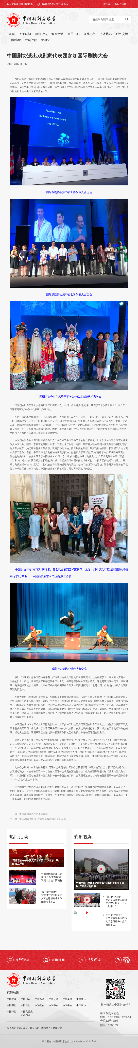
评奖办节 (90, 34)
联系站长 (34, 1028)
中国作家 (25, 999)
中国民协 (25, 1005)
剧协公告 (41, 34)
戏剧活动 (57, 34)
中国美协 (67, 999)
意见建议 (126, 960)
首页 (12, 34)
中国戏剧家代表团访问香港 (33, 813)
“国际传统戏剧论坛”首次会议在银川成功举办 (42, 819)
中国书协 (53, 1005)
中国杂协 (67, 1005)
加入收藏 (23, 1028)
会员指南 (58, 960)
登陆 (107, 4)
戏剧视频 (31, 40)
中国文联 (11, 999)
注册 (124, 4)
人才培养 (106, 34)
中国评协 (11, 1011)
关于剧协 (25, 34)
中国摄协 (39, 1005)
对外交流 (122, 34)
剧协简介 (46, 1028)
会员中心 (73, 34)
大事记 (45, 40)
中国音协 (53, 999)
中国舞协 (11, 1005)
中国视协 (81, 1005)
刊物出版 (15, 40)
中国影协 (39, 999)
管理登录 (57, 1028)
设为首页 (11, 1028)
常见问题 (94, 960)
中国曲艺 (81, 999)
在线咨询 (22, 960)
